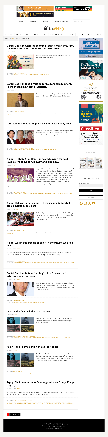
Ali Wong (16, 193)
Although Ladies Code (22, 402)
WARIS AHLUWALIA (28, 264)
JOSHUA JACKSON (44, 262)
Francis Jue (46, 149)
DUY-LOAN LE (29, 337)
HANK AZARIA (37, 262)
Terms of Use (58, 428)
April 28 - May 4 (22, 149)
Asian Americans (42, 402)
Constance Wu (25, 232)
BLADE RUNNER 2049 (21, 262)
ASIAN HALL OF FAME (21, 337)
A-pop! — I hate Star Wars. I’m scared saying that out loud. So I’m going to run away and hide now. (37, 160)
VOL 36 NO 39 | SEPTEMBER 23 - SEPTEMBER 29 (34, 302)
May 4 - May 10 (39, 74)
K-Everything (29, 74)
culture (15, 405)
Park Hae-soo (59, 113)
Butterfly (30, 113)
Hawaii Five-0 (17, 403)
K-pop (34, 74)
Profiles (15, 336)
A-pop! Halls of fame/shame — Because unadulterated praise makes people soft (38, 204)
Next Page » (16, 414)
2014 (15, 402)
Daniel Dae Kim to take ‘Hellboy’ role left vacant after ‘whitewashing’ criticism (38, 275)
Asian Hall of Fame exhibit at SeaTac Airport (32, 346)
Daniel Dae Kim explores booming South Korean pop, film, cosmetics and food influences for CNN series (40, 47)
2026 (15, 74)
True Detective (55, 403)
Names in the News (17, 371)
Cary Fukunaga (55, 402)
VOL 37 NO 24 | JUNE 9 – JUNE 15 (65, 193)
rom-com (9, 114)
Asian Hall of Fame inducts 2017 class (28, 311)
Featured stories (28, 148)
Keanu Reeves (32, 193)
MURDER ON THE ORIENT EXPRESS (56, 262)
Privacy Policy (49, 428)
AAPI (17, 149)
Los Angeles (23, 403)
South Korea (47, 74)
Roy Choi (42, 403)
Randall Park (48, 193)
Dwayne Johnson (41, 232)
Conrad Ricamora (31, 149)
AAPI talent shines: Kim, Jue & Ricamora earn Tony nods (39, 123)
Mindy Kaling (54, 232)
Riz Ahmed (60, 232)
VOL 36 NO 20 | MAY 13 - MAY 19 (54, 373)
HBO (12, 403)
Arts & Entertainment (18, 73)
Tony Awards (53, 149)
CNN (17, 74)
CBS (48, 402)
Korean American (51, 113)
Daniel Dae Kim (22, 74)
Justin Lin (48, 232)
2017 (15, 232)
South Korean (48, 403)
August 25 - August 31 (21, 113)
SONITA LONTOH (52, 337)
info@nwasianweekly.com (58, 426)
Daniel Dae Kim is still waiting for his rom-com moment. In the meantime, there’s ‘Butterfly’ (39, 85)
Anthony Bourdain (33, 402)
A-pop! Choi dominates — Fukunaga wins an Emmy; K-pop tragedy (40, 384)
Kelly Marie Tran (40, 193)
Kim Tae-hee (43, 113)
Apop (20, 193)
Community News (21, 336)
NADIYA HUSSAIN (68, 262)
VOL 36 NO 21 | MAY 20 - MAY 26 (63, 337)
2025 (15, 113)
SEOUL (64, 113)
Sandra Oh (54, 193)
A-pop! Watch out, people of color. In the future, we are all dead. (40, 244)
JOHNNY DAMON (44, 337)
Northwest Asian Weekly (54, 28)
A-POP (14, 192)
